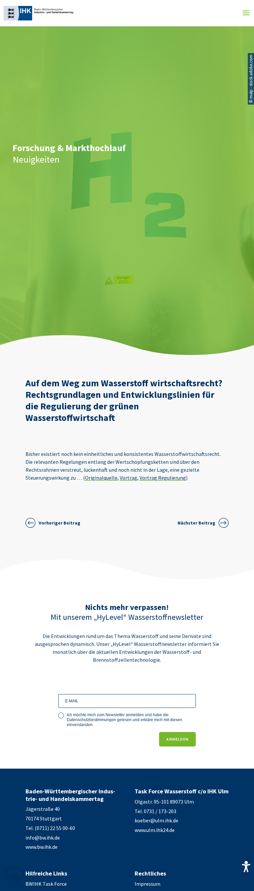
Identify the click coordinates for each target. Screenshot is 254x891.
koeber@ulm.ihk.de (156, 820)
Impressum (147, 883)
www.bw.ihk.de (41, 846)
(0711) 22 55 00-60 (55, 828)
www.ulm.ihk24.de (155, 830)
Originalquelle (101, 477)
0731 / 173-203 (160, 811)
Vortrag (128, 477)
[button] (14, 876)
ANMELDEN (177, 739)
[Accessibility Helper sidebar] (246, 867)
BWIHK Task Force (46, 883)
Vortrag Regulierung (163, 477)
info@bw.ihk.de (42, 837)
